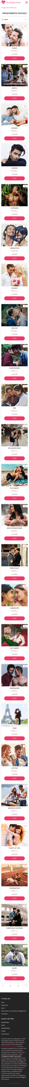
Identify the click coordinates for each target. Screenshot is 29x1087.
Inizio (2, 1002)
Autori (3, 1008)
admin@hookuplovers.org (9, 1046)
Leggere (14, 54)
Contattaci (4, 1014)
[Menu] (27, 2)
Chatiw (3, 1031)
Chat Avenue (5, 1034)
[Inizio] (11, 2)
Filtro (6, 19)
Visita (14, 58)
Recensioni (4, 1005)
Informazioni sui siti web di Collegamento (13, 1011)
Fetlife (3, 1025)
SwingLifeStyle (5, 1028)
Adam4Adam (5, 1022)
